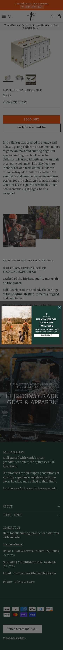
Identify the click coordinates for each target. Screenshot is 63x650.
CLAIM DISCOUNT (46, 335)
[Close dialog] (59, 307)
